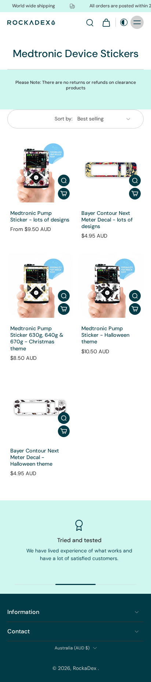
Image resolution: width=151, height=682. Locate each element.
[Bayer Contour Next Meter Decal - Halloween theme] (40, 407)
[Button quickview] (64, 180)
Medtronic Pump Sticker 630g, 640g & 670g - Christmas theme (36, 338)
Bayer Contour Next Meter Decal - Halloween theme (34, 457)
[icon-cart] (106, 22)
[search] (90, 22)
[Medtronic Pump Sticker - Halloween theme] (111, 285)
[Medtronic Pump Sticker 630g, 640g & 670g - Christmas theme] (40, 285)
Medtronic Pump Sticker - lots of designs (39, 216)
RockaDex (85, 668)
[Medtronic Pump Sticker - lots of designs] (40, 169)
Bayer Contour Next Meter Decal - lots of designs (107, 220)
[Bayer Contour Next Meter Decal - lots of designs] (111, 169)
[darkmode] (122, 22)
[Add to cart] (64, 194)
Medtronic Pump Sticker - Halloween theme (105, 335)
